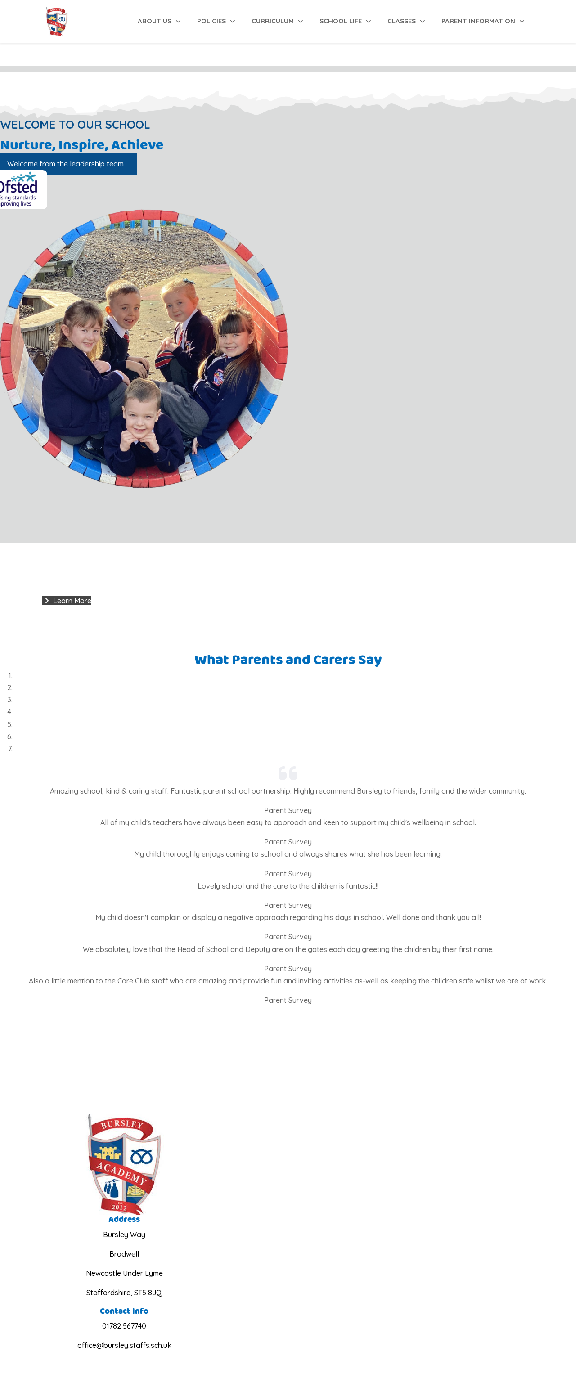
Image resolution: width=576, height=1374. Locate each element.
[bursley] (57, 21)
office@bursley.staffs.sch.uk (124, 1345)
